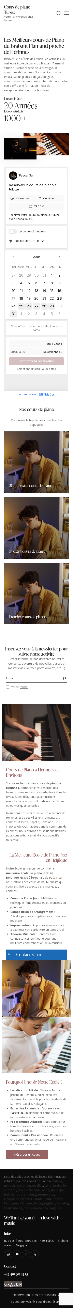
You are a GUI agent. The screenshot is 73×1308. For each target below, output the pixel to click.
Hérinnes (25, 1203)
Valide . (19, 687)
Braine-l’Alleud (28, 1190)
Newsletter (64, 678)
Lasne (45, 1190)
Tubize (57, 1181)
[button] (36, 955)
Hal (6, 1194)
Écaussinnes (13, 1208)
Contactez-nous (30, 954)
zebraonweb (23, 1302)
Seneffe (62, 1203)
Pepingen (11, 1203)
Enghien (49, 1203)
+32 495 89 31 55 (16, 1274)
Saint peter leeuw (23, 1194)
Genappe (57, 1190)
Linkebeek (11, 1199)
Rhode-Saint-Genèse (48, 1199)
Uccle (38, 1203)
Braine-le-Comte (36, 1208)
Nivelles (37, 1185)
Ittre (48, 1185)
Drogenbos (46, 1194)
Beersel (26, 1199)
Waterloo (23, 1185)
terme (24, 687)
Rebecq (9, 1185)
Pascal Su (55, 877)
